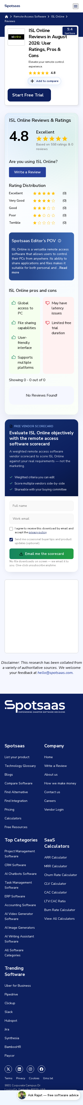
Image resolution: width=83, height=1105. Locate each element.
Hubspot (11, 1020)
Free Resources (16, 827)
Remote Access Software (30, 16)
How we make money (60, 783)
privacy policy (37, 532)
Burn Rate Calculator (59, 910)
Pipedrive (11, 994)
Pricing (9, 809)
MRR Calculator (55, 866)
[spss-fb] (41, 1069)
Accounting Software (20, 905)
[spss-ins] (30, 1069)
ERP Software (15, 896)
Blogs (9, 774)
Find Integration (16, 801)
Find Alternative (16, 792)
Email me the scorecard (44, 553)
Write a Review (27, 172)
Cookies (34, 1078)
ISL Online (57, 16)
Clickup (10, 1003)
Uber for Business (18, 985)
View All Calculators (59, 918)
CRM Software (15, 865)
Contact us (52, 792)
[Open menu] (75, 6)
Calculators (13, 818)
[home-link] (6, 16)
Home (48, 757)
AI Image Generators (20, 927)
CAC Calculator (55, 892)
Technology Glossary (20, 766)
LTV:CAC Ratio (55, 901)
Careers (50, 801)
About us (51, 774)
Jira (7, 1029)
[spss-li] (19, 1069)
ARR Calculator (55, 857)
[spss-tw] (8, 1069)
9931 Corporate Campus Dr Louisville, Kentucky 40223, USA (25, 1087)
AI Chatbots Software (21, 874)
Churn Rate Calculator (60, 875)
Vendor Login (54, 809)
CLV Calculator (55, 884)
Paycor (10, 1055)
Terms (8, 1078)
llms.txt (48, 1078)
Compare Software (19, 783)
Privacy (20, 1078)
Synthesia (12, 1038)
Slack (9, 1012)
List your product (17, 757)
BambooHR (13, 1047)
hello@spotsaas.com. (56, 672)
